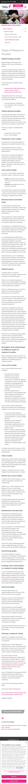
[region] (14, 762)
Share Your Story (6, 729)
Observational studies (11, 88)
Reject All (14, 776)
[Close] (26, 742)
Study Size (7, 42)
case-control (14, 90)
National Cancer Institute (11, 579)
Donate (18, 5)
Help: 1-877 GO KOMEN (9, 2)
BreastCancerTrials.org (8, 657)
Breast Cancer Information (11, 25)
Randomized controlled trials (13, 92)
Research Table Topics (11, 34)
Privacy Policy (19, 767)
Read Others (16, 729)
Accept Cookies (14, 781)
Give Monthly (18, 8)
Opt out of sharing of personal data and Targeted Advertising (14, 772)
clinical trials (16, 689)
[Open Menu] (25, 7)
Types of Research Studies (12, 39)
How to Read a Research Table (13, 37)
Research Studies (8, 31)
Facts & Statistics (7, 28)
